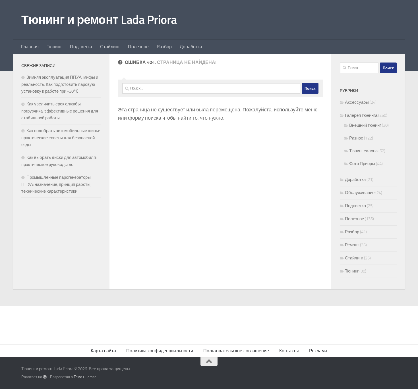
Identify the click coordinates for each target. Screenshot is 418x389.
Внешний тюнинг (365, 125)
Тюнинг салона (363, 150)
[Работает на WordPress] (45, 377)
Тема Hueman (85, 377)
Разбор (164, 46)
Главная (30, 46)
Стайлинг (110, 46)
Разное (356, 138)
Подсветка (81, 46)
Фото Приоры (362, 163)
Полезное (138, 46)
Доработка (191, 46)
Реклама (318, 350)
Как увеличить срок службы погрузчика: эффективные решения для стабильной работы (59, 110)
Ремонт (352, 244)
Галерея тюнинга (361, 115)
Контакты (289, 350)
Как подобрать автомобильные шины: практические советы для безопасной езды (60, 137)
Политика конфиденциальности (159, 350)
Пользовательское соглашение (236, 350)
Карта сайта (103, 350)
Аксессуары (357, 102)
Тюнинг (54, 46)
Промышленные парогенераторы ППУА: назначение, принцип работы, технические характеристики (56, 184)
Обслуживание (359, 192)
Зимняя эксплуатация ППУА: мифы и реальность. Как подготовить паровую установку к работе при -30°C (59, 84)
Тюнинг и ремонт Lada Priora (99, 20)
